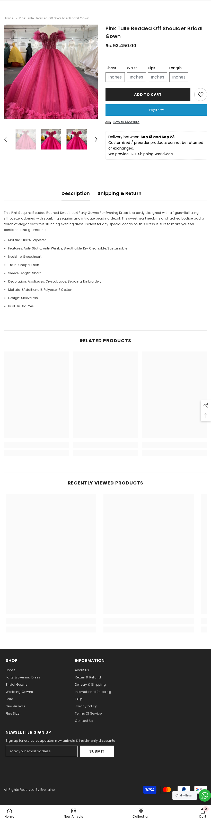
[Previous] (5, 139)
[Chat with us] (205, 795)
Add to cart (147, 94)
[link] (36, 445)
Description (75, 193)
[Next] (96, 139)
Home (8, 18)
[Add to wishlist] (200, 94)
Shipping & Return (120, 193)
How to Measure (126, 122)
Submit (97, 751)
